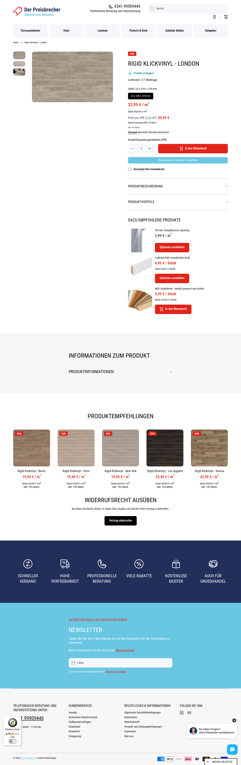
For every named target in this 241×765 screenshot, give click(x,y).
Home (15, 42)
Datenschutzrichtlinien (115, 671)
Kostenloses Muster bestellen (178, 160)
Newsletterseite (125, 650)
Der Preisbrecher (29, 758)
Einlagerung (75, 736)
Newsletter (74, 731)
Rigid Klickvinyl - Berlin (32, 471)
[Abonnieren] (167, 663)
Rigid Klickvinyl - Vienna (209, 471)
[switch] (12, 741)
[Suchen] (151, 8)
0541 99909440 (127, 6)
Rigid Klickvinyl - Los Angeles (165, 471)
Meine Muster (222, 761)
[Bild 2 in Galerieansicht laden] (19, 63)
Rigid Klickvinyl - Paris (76, 471)
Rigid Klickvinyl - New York (121, 471)
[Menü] (19, 718)
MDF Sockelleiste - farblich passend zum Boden (179, 288)
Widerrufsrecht (132, 721)
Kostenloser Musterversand (83, 717)
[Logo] (36, 11)
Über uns (128, 736)
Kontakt (73, 712)
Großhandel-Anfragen (80, 721)
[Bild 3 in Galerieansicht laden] (19, 72)
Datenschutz (130, 717)
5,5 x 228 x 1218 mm (141, 95)
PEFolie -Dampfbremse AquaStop (172, 230)
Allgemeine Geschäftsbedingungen (142, 712)
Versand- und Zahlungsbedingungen (143, 726)
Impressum (130, 731)
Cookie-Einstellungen (46, 758)
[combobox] (188, 8)
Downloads (74, 726)
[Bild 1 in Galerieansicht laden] (19, 55)
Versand (132, 132)
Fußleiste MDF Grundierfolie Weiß (172, 257)
